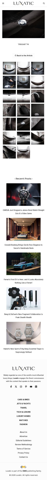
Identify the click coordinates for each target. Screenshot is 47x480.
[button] (44, 3)
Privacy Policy (23, 453)
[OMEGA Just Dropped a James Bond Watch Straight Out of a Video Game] (23, 195)
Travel (23, 408)
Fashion (23, 424)
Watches (23, 420)
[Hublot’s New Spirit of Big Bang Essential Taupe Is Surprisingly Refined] (23, 334)
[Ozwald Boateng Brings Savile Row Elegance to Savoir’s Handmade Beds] (23, 230)
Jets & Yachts (23, 404)
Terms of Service (23, 449)
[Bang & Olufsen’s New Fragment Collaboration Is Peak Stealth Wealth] (23, 299)
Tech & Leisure (24, 412)
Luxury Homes (23, 416)
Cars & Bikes (23, 399)
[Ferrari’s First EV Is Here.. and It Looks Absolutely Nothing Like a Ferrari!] (23, 264)
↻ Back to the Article (23, 55)
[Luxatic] (23, 3)
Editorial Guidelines (23, 440)
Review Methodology (23, 444)
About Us (23, 432)
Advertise (23, 436)
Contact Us (23, 457)
